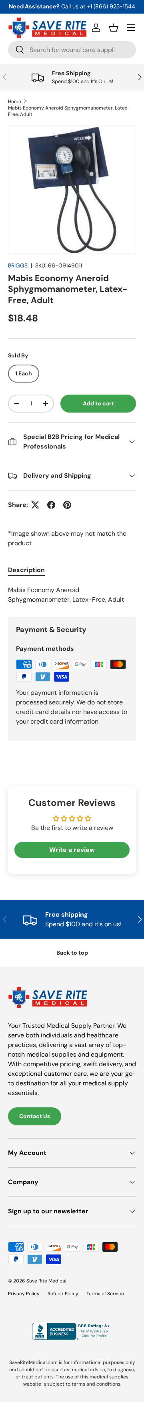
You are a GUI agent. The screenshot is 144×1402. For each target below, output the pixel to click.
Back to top (72, 952)
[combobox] (72, 49)
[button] (113, 27)
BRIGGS (18, 265)
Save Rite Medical (46, 1281)
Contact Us (34, 1116)
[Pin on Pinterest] (67, 505)
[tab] (26, 570)
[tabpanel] (72, 594)
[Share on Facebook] (51, 505)
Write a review (72, 850)
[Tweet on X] (35, 505)
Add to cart (98, 403)
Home (14, 101)
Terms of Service (105, 1293)
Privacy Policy (24, 1293)
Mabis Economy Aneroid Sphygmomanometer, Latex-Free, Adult (69, 111)
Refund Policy (63, 1293)
